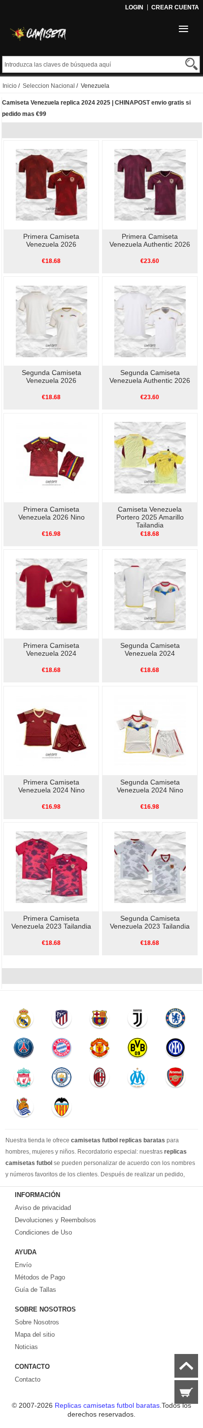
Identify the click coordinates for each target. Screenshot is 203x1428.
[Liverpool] (24, 1079)
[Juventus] (137, 1020)
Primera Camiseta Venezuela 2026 (51, 240)
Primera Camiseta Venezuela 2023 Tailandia (51, 922)
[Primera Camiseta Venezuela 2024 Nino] (51, 730)
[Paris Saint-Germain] (24, 1050)
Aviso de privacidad (43, 1207)
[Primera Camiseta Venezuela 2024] (51, 594)
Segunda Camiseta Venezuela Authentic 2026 (149, 376)
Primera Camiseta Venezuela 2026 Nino (51, 513)
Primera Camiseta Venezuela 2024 (51, 649)
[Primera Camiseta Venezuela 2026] (51, 184)
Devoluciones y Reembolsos (55, 1220)
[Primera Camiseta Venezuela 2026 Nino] (51, 457)
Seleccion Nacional (49, 85)
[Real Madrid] (24, 1020)
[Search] (191, 64)
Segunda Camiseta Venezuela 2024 (150, 649)
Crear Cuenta (175, 7)
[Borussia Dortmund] (137, 1050)
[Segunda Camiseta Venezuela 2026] (51, 321)
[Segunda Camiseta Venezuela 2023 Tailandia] (150, 866)
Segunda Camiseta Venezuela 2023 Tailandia (150, 922)
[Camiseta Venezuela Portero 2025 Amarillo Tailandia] (150, 457)
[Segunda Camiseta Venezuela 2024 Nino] (150, 730)
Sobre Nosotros (37, 1322)
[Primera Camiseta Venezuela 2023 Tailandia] (51, 866)
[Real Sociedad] (24, 1109)
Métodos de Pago (40, 1277)
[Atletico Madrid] (61, 1020)
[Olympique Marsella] (137, 1079)
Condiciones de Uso (43, 1232)
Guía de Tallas (35, 1289)
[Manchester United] (99, 1050)
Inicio (9, 85)
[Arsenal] (175, 1079)
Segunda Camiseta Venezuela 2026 (51, 376)
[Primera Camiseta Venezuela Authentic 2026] (150, 184)
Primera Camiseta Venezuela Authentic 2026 (149, 240)
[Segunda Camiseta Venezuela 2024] (150, 594)
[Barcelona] (99, 1020)
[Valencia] (61, 1109)
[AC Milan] (99, 1079)
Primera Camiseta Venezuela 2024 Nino (51, 786)
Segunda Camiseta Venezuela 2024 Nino (150, 786)
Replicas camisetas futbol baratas (107, 1405)
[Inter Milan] (175, 1050)
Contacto (27, 1379)
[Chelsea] (175, 1020)
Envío (23, 1265)
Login (134, 7)
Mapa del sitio (35, 1334)
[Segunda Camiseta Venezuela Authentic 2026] (150, 321)
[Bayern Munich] (61, 1050)
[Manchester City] (61, 1079)
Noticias (26, 1347)
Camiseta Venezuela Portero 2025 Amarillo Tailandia (150, 517)
